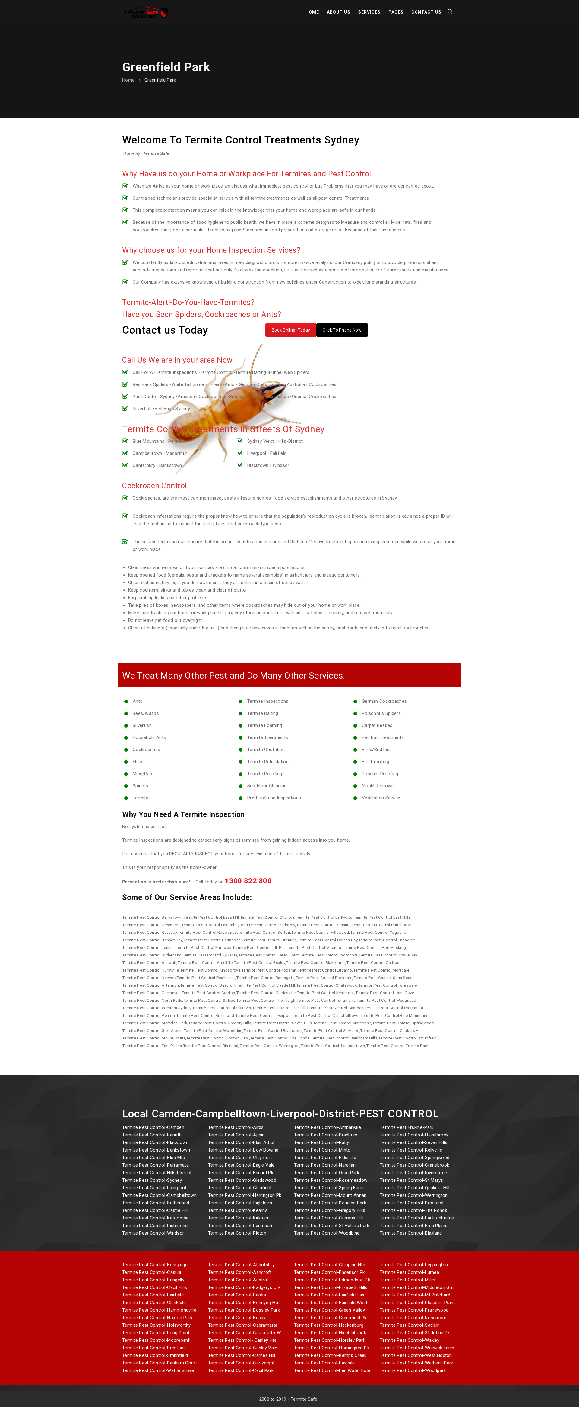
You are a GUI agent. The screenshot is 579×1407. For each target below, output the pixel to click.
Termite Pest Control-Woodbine (327, 1233)
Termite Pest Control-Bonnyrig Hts (244, 1302)
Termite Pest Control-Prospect (412, 1203)
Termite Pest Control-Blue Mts (153, 1157)
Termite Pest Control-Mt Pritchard (415, 1295)
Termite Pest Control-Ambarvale (327, 1127)
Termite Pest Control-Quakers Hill (414, 1187)
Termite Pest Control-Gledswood (242, 1180)
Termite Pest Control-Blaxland (411, 1233)
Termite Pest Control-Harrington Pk (244, 1195)
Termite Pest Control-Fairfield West (331, 1302)
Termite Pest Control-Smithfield (155, 1355)
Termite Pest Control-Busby (237, 1317)
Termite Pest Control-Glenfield (239, 1187)
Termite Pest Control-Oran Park (326, 1172)
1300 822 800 (248, 881)
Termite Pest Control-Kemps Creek (330, 1355)
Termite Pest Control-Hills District (157, 1172)
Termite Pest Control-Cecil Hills (154, 1287)
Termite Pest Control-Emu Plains (414, 1225)
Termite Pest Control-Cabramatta (242, 1325)
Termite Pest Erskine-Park (407, 1127)
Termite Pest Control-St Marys (411, 1180)
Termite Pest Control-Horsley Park (329, 1340)
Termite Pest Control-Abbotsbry (241, 1264)
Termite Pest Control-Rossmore (413, 1317)
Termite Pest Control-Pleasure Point (417, 1302)
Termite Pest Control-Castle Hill (155, 1210)
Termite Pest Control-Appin (236, 1135)
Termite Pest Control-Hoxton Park (157, 1317)
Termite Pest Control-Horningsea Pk (331, 1348)
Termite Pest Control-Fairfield (153, 1295)
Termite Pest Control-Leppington (414, 1264)
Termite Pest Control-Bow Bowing (243, 1150)
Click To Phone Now (342, 330)
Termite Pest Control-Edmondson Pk (332, 1280)
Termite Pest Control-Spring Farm (329, 1187)
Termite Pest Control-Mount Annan (330, 1195)
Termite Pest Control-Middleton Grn (417, 1287)
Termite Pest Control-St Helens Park (331, 1225)
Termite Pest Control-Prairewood (414, 1310)
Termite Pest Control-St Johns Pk (415, 1332)
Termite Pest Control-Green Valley (329, 1310)
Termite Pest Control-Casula (151, 1272)
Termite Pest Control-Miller (408, 1280)
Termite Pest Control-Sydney (152, 1180)
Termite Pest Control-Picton (237, 1233)
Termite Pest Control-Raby (321, 1142)
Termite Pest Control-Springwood (414, 1157)
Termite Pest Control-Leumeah (240, 1225)
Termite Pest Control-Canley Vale (242, 1348)
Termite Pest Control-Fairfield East (330, 1295)
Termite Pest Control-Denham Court (159, 1363)
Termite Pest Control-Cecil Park (241, 1370)
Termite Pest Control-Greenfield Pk (330, 1317)
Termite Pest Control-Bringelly (153, 1280)
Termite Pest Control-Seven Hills (414, 1142)
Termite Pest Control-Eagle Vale (241, 1165)
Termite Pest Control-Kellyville (411, 1150)
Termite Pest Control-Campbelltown (159, 1195)
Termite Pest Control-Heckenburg (328, 1325)
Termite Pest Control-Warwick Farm (417, 1348)
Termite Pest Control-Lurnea (409, 1272)
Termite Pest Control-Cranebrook (414, 1165)
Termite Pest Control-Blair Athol (241, 1142)
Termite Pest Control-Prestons (154, 1348)
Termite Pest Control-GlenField (154, 1302)
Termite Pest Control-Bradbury (325, 1135)
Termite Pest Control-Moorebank (156, 1340)
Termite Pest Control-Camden (153, 1127)
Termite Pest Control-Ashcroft (240, 1272)
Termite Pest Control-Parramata (155, 1165)
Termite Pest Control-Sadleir (409, 1325)
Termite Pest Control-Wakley (409, 1340)
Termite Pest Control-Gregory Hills (329, 1210)
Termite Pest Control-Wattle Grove (158, 1370)
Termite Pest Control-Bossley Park (244, 1310)
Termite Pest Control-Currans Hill (328, 1218)
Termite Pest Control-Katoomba (155, 1218)
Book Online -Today (291, 330)
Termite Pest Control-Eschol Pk (240, 1172)
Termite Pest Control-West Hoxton (416, 1355)
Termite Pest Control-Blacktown (155, 1142)
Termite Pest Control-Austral (238, 1280)
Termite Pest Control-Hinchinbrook (330, 1332)
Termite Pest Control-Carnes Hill (241, 1355)
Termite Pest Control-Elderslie (325, 1157)
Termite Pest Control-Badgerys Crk (244, 1287)
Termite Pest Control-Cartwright (241, 1363)
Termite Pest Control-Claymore (240, 1157)
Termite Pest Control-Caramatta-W (244, 1332)
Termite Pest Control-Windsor (153, 1233)
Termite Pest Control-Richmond (155, 1225)
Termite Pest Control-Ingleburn (240, 1203)
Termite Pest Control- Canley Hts (242, 1340)
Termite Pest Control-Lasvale (324, 1363)
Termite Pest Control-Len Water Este (332, 1370)
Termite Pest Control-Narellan (325, 1165)
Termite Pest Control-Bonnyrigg (155, 1264)
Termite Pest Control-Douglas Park (330, 1203)
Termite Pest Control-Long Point (155, 1332)
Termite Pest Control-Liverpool (154, 1187)
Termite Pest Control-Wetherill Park (416, 1363)
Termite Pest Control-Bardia (237, 1295)
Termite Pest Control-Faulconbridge (417, 1218)
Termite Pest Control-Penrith (152, 1135)
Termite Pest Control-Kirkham (239, 1218)
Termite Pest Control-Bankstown (156, 1150)
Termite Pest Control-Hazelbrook (414, 1135)
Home (128, 80)
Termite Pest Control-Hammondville (159, 1310)
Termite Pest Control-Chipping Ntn (329, 1264)
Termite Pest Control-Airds (236, 1127)
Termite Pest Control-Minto (322, 1150)
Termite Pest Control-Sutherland (155, 1203)
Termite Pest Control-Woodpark (413, 1370)
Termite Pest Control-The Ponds (413, 1210)
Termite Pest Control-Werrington (414, 1195)
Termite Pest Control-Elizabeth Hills (331, 1287)
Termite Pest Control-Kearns (237, 1210)
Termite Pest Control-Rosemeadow (330, 1180)
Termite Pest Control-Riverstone (413, 1172)
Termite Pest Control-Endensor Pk (329, 1272)
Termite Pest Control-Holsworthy (156, 1325)
